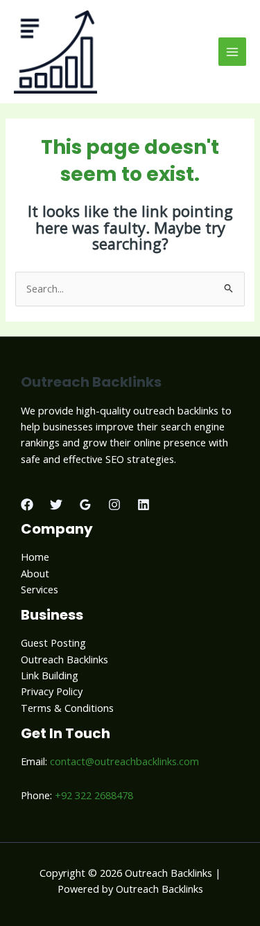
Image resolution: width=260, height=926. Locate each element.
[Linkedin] (143, 504)
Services (39, 589)
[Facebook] (27, 504)
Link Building (49, 675)
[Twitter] (56, 504)
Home (35, 557)
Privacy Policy (52, 691)
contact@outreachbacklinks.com (124, 761)
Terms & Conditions (67, 708)
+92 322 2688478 (94, 795)
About (35, 573)
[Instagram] (114, 504)
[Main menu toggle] (232, 51)
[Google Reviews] (85, 504)
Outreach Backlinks (64, 659)
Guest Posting (53, 642)
